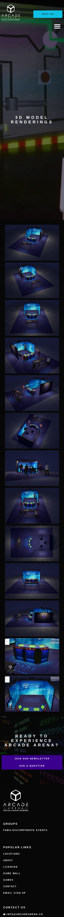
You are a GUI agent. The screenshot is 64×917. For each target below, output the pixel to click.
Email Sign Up (14, 893)
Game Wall (12, 873)
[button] (57, 26)
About (8, 860)
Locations (11, 854)
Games (8, 880)
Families (10, 830)
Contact (10, 886)
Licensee (10, 867)
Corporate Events (32, 830)
